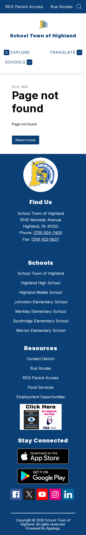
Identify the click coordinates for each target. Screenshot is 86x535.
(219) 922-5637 (45, 239)
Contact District (40, 358)
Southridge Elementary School (41, 321)
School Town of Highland (40, 273)
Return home (26, 140)
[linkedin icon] (68, 498)
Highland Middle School (40, 292)
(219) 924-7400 (47, 232)
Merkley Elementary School (40, 311)
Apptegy (53, 528)
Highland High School (40, 282)
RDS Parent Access (24, 6)
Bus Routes (62, 6)
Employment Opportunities (40, 396)
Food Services (41, 387)
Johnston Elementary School (40, 301)
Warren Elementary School (40, 330)
